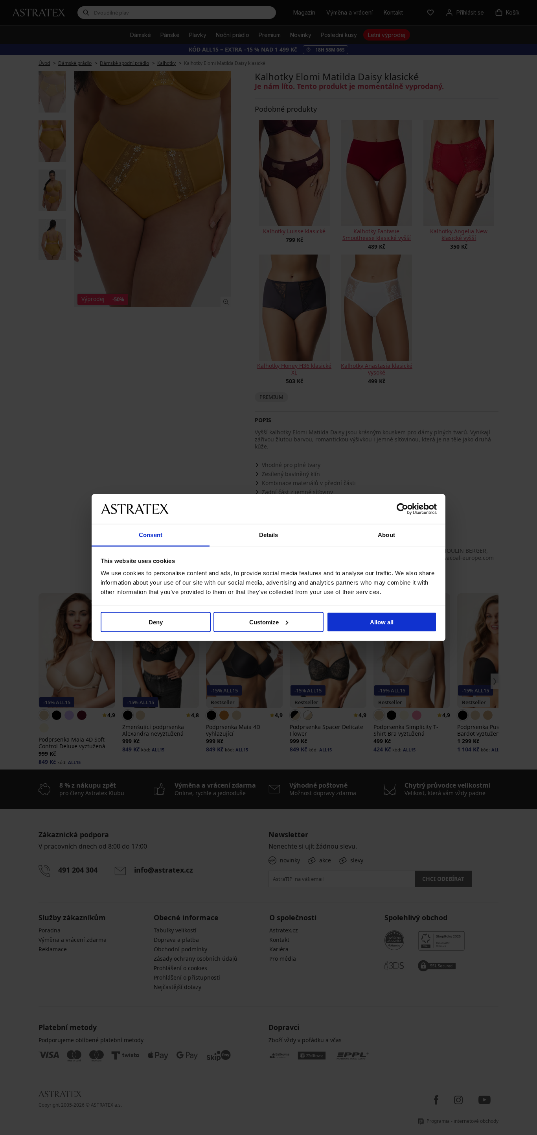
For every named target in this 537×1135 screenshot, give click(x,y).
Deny (156, 621)
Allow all (382, 621)
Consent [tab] (150, 535)
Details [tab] (268, 535)
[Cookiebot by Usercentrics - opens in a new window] (402, 509)
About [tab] (386, 535)
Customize (264, 621)
